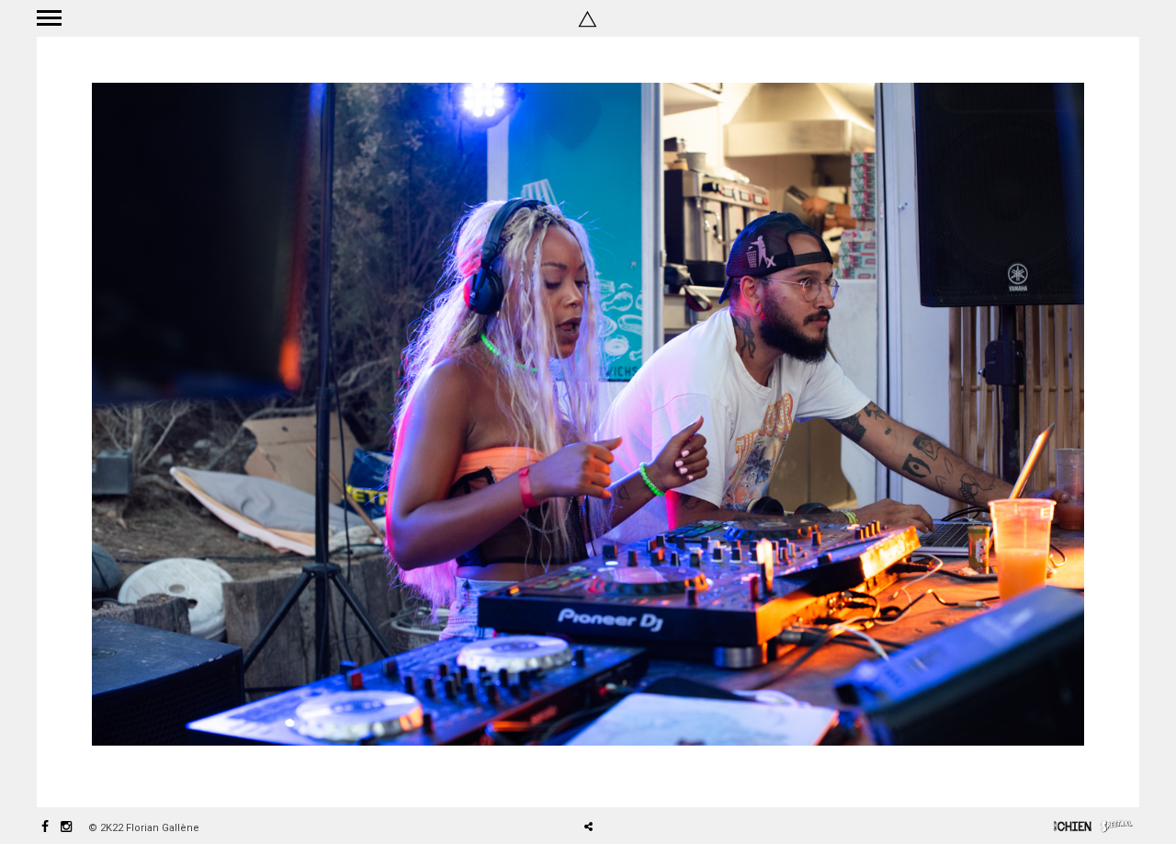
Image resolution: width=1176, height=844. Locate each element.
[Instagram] (66, 828)
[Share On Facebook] (595, 775)
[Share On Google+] (675, 775)
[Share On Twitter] (621, 775)
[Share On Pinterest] (647, 775)
